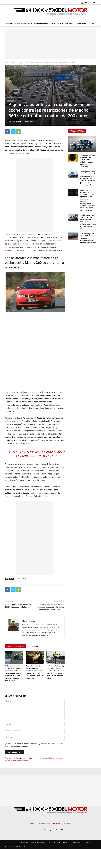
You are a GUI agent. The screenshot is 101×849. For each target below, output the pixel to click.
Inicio (6, 63)
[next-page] (10, 685)
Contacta (87, 842)
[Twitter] (90, 2)
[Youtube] (94, 2)
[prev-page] (6, 685)
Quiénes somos (76, 842)
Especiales (69, 23)
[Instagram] (82, 2)
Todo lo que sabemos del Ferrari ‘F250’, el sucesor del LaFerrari (18, 605)
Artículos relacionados (15, 646)
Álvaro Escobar (16, 121)
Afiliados (66, 842)
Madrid (18, 579)
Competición (56, 23)
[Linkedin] (86, 2)
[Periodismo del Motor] (50, 12)
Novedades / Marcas (22, 23)
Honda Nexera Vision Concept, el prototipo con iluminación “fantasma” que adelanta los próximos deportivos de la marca (88, 221)
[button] (93, 23)
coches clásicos (12, 247)
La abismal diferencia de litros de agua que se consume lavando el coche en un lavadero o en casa (51, 607)
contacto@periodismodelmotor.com (56, 823)
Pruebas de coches (41, 23)
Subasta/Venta (80, 23)
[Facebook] (78, 2)
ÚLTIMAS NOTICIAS (76, 131)
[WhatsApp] (18, 131)
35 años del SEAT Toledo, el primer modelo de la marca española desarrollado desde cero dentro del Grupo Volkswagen (82, 144)
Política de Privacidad (38, 842)
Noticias (9, 23)
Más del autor (32, 646)
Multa (25, 579)
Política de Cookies (54, 842)
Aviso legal (24, 842)
